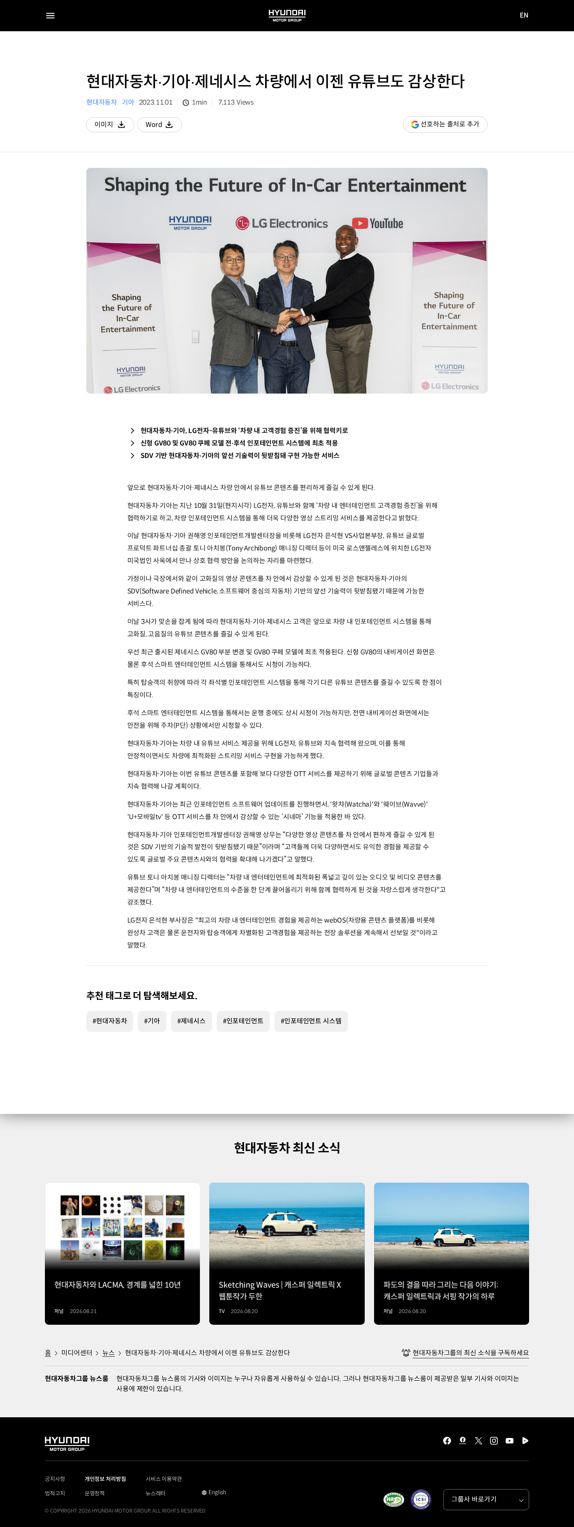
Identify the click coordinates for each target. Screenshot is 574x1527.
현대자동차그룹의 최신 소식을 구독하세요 (471, 1353)
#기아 (152, 1021)
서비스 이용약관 (164, 1478)
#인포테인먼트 (243, 1021)
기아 (128, 102)
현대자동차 (101, 102)
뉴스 (108, 1353)
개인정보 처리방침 (105, 1478)
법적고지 (55, 1493)
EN (524, 16)
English (213, 1493)
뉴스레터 (156, 1493)
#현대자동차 (110, 1021)
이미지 (114, 126)
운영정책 (95, 1493)
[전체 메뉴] (50, 15)
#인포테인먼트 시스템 (311, 1021)
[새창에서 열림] (393, 1499)
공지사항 (55, 1478)
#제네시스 (191, 1021)
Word (164, 126)
